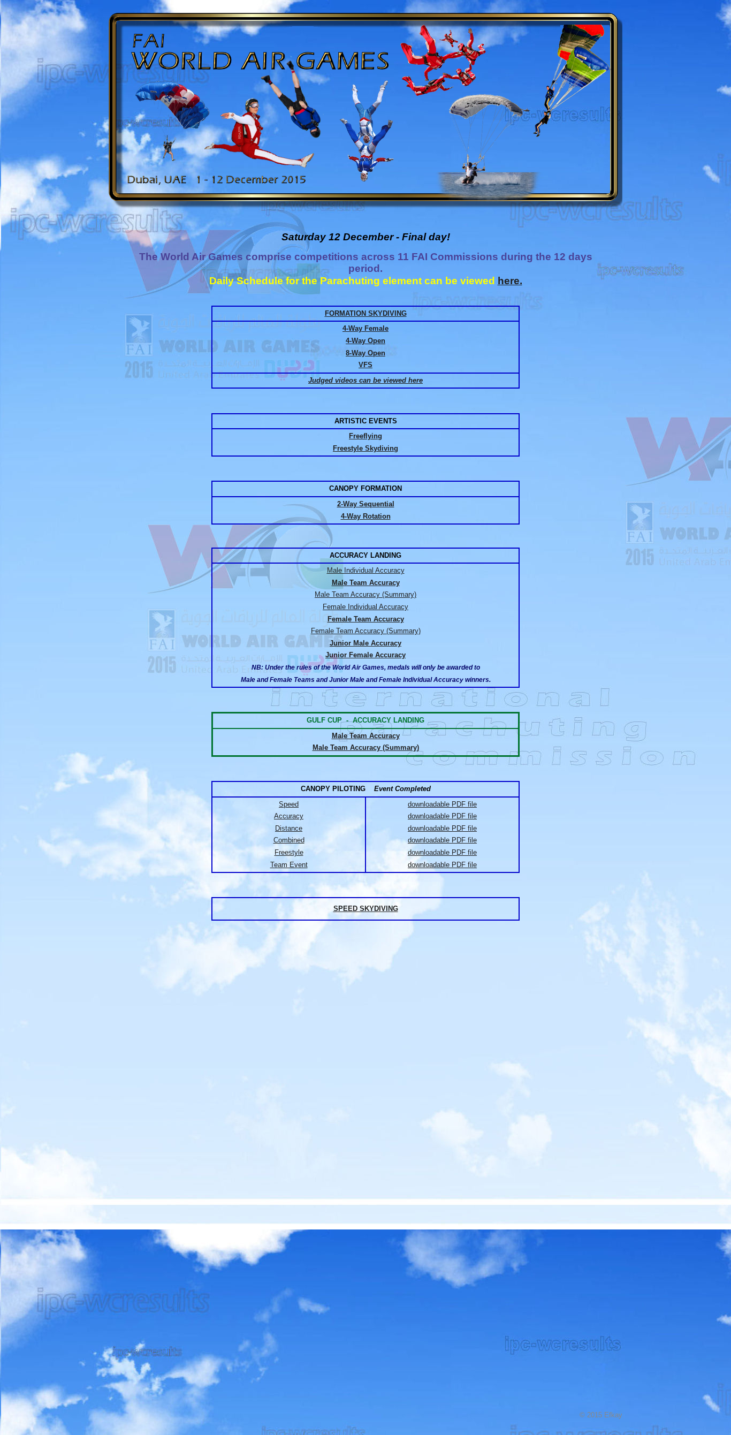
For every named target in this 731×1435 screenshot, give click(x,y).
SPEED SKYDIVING (365, 909)
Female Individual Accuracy (365, 607)
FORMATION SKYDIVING (366, 313)
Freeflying (365, 436)
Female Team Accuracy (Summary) (366, 631)
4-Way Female (365, 328)
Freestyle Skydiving (365, 448)
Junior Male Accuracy (365, 643)
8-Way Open (365, 353)
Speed (289, 804)
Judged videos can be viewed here (365, 380)
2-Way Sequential (365, 504)
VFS (365, 365)
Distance (288, 828)
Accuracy (288, 816)
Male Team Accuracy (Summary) (365, 594)
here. (510, 280)
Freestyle (289, 852)
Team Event (289, 865)
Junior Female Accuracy (365, 655)
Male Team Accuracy (366, 736)
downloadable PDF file (442, 804)
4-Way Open (365, 341)
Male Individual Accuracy (366, 570)
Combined (288, 840)
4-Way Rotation (366, 516)
